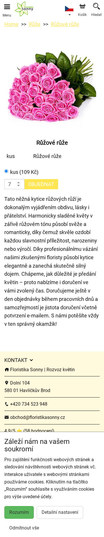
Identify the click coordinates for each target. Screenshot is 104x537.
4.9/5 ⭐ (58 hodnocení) (29, 431)
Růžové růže (65, 24)
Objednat (41, 184)
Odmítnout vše (24, 528)
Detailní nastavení (60, 512)
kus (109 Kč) (24, 172)
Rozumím (19, 512)
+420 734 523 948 (28, 404)
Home (11, 24)
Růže (34, 24)
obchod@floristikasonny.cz (37, 417)
